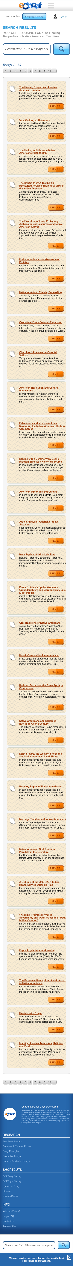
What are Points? (11, 1211)
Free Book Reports (12, 1141)
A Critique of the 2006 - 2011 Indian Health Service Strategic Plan (39, 883)
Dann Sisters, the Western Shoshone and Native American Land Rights (40, 755)
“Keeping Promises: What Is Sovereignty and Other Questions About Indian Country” (42, 917)
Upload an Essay (11, 1186)
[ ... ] (55, 71)
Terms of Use (9, 1226)
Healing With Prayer (30, 1013)
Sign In (63, 16)
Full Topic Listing (12, 1181)
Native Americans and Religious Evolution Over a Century (37, 722)
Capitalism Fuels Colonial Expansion (40, 322)
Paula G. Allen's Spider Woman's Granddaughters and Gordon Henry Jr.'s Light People (42, 590)
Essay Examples (11, 1151)
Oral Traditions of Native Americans (39, 622)
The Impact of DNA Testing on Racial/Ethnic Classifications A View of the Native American (41, 185)
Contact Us (8, 1221)
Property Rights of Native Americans (40, 786)
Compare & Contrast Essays (17, 1146)
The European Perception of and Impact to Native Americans (42, 982)
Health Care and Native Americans (39, 655)
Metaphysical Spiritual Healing (37, 554)
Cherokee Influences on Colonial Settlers (38, 354)
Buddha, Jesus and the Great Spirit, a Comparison (41, 687)
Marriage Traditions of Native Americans (42, 819)
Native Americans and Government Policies (39, 261)
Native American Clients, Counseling (40, 292)
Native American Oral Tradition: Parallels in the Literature (37, 850)
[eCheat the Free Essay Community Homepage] (30, 6)
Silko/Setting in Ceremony (34, 120)
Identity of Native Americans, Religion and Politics (41, 1045)
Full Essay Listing (12, 1176)
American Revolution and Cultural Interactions (39, 389)
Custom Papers (10, 1196)
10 (49, 71)
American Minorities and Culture (38, 491)
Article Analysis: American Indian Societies (38, 523)
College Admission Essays (16, 1161)
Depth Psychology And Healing (37, 950)
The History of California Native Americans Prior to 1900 (37, 151)
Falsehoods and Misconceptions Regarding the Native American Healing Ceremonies (42, 426)
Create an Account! (34, 16)
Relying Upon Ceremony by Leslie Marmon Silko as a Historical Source (40, 460)
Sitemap (7, 1191)
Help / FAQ (8, 1216)
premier (55, 106)
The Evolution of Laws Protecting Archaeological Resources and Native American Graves (41, 224)
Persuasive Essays (12, 1156)
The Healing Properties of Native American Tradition (38, 88)
